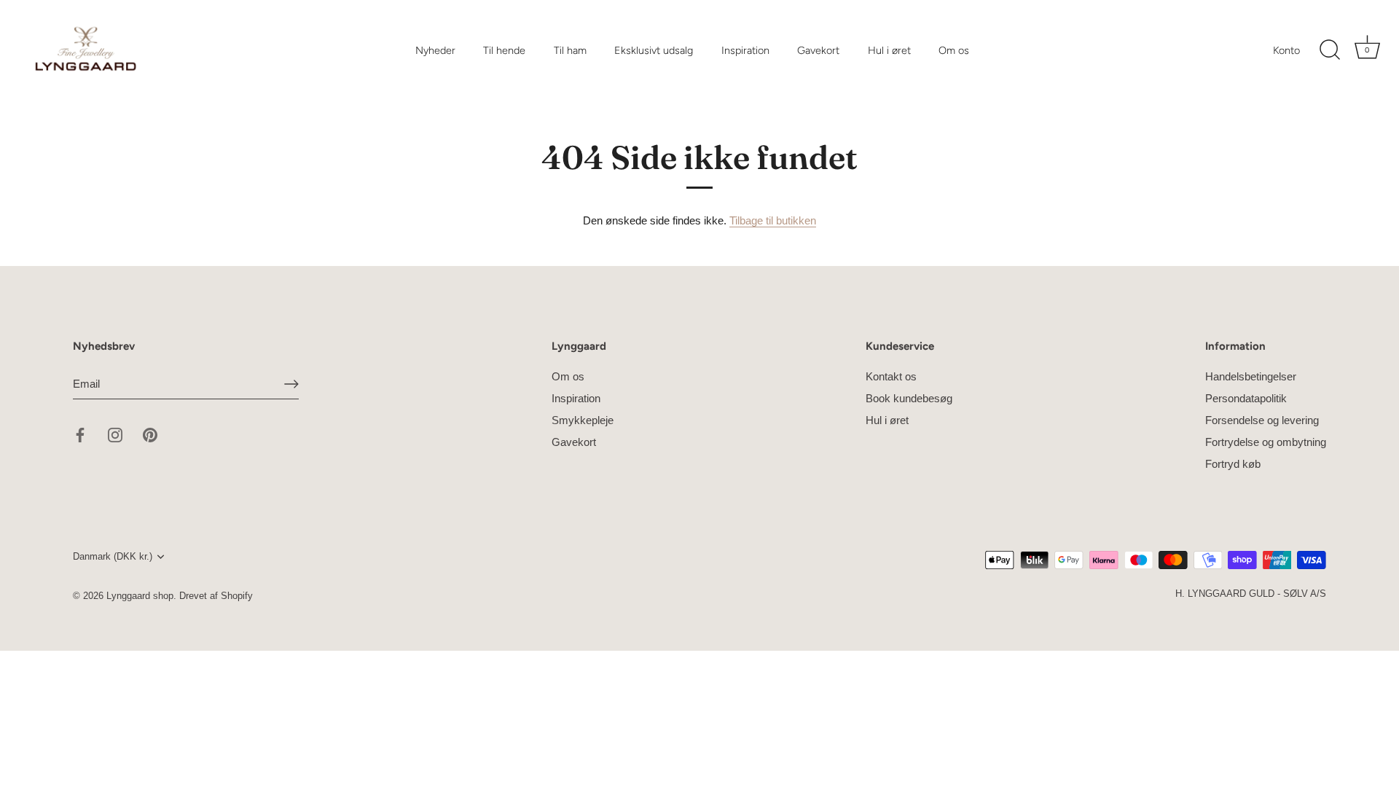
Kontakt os (891, 376)
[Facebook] (80, 434)
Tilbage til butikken (772, 220)
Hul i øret (889, 50)
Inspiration (745, 50)
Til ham (570, 50)
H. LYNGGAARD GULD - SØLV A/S (1250, 593)
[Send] (291, 384)
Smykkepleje (583, 420)
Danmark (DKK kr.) (112, 556)
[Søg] (1330, 50)
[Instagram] (115, 434)
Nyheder (435, 50)
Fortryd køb (1233, 464)
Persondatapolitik (1246, 398)
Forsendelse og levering (1262, 420)
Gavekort (818, 50)
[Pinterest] (150, 434)
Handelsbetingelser (1250, 376)
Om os (953, 50)
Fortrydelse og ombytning (1265, 442)
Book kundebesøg (909, 398)
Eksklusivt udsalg (653, 50)
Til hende (504, 50)
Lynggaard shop (139, 595)
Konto (1286, 50)
